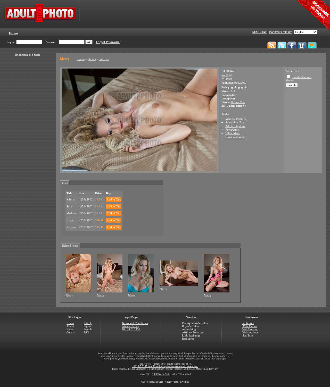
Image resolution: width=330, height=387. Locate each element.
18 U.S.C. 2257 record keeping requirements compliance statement (165, 366)
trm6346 (226, 75)
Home (81, 59)
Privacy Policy (130, 326)
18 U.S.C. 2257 (131, 329)
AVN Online (249, 326)
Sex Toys (247, 335)
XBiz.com (248, 323)
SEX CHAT (259, 31)
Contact (71, 332)
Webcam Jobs (250, 332)
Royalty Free (238, 102)
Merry (69, 295)
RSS (86, 332)
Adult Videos (171, 382)
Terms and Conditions (135, 323)
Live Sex (184, 382)
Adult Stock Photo (161, 374)
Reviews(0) (232, 129)
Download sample (236, 136)
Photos (92, 59)
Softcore (104, 59)
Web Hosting (250, 329)
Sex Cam (158, 382)
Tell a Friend (232, 133)
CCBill (127, 369)
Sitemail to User (234, 122)
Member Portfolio (236, 118)
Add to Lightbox (235, 126)
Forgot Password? (108, 42)
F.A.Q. (88, 323)
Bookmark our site (280, 32)
